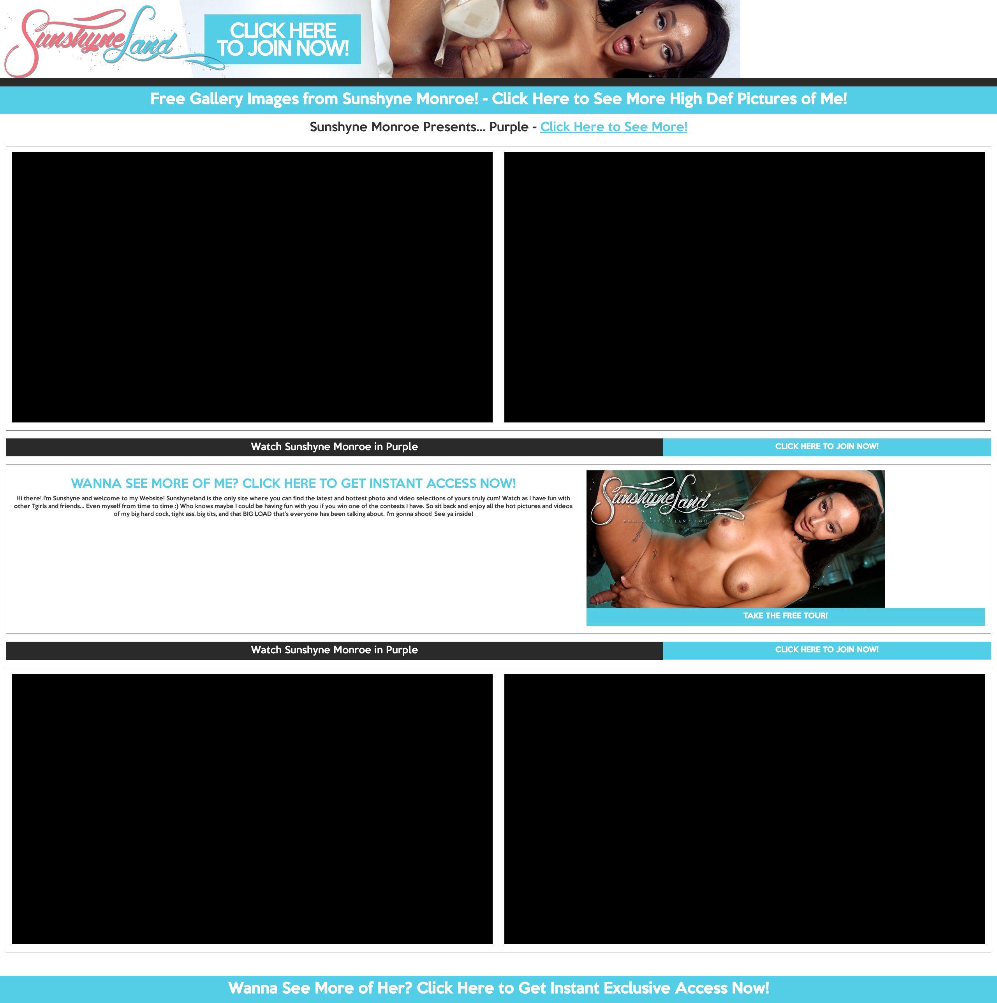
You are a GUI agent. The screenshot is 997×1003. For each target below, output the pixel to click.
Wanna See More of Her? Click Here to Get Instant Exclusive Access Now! (498, 989)
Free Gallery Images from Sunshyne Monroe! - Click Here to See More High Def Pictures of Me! (498, 100)
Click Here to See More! (613, 128)
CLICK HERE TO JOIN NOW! (827, 446)
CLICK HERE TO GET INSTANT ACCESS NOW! (379, 484)
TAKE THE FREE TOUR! (785, 616)
